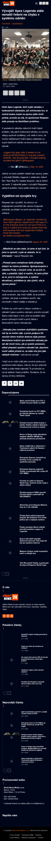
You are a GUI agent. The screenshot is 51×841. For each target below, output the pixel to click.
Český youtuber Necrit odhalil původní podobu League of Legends (32, 529)
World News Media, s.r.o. (20, 830)
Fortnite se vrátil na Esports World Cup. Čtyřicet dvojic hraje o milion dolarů (34, 482)
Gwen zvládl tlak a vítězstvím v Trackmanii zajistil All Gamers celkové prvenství (33, 448)
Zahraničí (17, 24)
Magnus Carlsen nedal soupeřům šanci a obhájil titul (34, 552)
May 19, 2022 (37, 166)
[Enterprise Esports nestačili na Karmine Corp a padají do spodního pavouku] (10, 460)
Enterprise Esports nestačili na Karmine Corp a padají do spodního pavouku (33, 459)
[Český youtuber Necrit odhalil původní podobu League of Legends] (10, 529)
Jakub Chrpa (12, 84)
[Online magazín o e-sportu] (8, 3)
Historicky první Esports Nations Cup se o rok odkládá (33, 506)
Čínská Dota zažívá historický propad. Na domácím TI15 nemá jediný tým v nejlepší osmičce (33, 517)
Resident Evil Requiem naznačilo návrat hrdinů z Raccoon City (32, 683)
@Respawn (28, 160)
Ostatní (6, 24)
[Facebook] (40, 3)
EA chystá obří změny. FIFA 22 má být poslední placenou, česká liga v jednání (34, 659)
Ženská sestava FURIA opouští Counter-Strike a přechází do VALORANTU (33, 494)
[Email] (16, 92)
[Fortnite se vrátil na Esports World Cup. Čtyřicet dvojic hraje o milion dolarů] (10, 483)
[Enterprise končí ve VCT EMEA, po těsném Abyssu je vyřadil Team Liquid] (10, 413)
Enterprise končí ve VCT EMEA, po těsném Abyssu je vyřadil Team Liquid (33, 413)
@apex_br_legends (25, 219)
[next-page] (7, 573)
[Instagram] (43, 3)
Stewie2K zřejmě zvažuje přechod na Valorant (34, 635)
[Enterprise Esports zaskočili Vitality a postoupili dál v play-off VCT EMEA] (10, 471)
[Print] (22, 92)
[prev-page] (3, 573)
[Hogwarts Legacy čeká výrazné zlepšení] (11, 672)
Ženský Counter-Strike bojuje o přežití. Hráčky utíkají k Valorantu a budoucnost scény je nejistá (33, 424)
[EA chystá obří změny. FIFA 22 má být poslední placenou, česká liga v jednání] (11, 660)
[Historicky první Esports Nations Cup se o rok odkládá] (10, 506)
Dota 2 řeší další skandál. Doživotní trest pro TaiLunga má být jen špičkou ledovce (33, 540)
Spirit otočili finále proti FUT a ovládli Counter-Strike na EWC (32, 401)
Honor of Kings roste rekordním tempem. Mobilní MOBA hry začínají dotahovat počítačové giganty (33, 437)
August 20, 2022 (40, 241)
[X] (47, 3)
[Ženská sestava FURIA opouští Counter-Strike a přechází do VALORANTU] (10, 495)
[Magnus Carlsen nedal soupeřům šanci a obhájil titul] (10, 553)
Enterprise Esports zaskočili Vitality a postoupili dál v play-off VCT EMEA (34, 471)
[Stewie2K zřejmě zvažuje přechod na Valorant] (11, 636)
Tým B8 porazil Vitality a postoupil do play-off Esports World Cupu (34, 564)
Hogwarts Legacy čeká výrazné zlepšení (32, 671)
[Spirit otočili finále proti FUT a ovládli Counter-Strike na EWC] (10, 402)
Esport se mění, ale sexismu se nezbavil (32, 647)
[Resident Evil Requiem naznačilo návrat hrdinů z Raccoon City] (11, 683)
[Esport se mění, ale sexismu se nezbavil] (11, 648)
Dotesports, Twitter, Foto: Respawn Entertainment (25, 80)
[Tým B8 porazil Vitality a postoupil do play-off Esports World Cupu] (10, 564)
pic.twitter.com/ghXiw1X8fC (16, 235)
